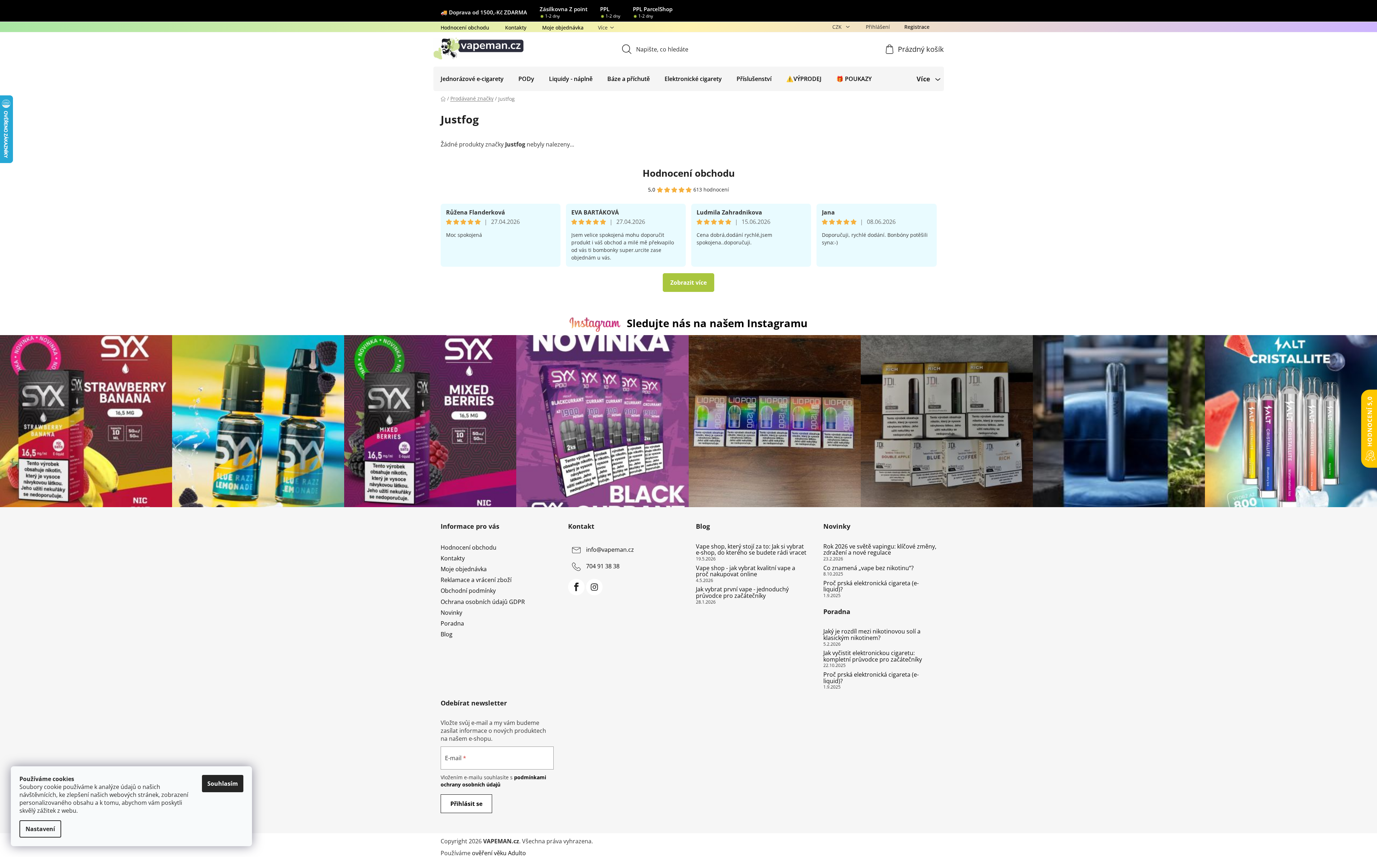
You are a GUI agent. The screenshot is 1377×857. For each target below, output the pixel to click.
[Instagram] (594, 587)
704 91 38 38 (603, 566)
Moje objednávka (563, 27)
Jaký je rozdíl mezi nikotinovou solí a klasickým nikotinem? (872, 634)
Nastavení (40, 829)
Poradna (452, 623)
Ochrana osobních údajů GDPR (483, 602)
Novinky (451, 613)
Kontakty (515, 27)
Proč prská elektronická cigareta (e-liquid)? (871, 586)
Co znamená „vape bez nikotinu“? (868, 568)
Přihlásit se (466, 804)
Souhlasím (222, 784)
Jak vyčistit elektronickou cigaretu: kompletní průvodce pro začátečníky (872, 656)
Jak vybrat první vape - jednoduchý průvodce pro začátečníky (742, 592)
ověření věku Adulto (499, 853)
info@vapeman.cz (610, 550)
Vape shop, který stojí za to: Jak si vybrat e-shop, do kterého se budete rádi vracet (751, 549)
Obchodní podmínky (468, 591)
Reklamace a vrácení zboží (476, 580)
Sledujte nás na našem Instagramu (717, 323)
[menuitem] (472, 79)
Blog (447, 634)
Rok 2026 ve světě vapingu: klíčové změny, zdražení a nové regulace (879, 549)
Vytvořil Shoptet (915, 841)
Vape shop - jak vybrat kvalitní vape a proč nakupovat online (745, 571)
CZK (837, 26)
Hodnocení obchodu (465, 27)
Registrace (917, 26)
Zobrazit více (688, 283)
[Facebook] (576, 587)
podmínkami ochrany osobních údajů (493, 781)
